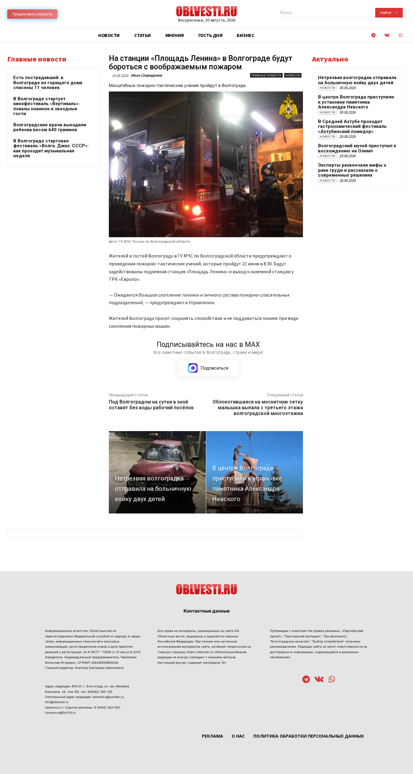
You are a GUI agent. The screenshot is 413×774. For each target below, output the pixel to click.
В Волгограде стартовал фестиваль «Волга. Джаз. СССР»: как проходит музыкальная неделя (51, 148)
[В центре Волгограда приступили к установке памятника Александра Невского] (254, 472)
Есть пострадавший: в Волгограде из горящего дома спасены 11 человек (47, 82)
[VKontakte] (387, 35)
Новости (292, 75)
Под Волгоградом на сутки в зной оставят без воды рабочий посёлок (151, 404)
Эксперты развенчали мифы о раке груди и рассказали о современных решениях (352, 170)
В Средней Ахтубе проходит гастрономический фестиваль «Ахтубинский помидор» (352, 126)
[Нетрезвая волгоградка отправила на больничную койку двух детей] (157, 472)
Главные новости (266, 75)
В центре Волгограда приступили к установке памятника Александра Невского (356, 102)
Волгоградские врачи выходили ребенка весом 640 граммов (49, 127)
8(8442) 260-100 (100, 691)
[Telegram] (373, 35)
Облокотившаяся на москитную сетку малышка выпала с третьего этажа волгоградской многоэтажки (258, 407)
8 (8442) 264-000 (107, 707)
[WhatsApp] (400, 35)
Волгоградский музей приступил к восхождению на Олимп (357, 148)
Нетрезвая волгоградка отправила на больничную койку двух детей (357, 80)
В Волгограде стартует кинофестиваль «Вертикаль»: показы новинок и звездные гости (46, 106)
